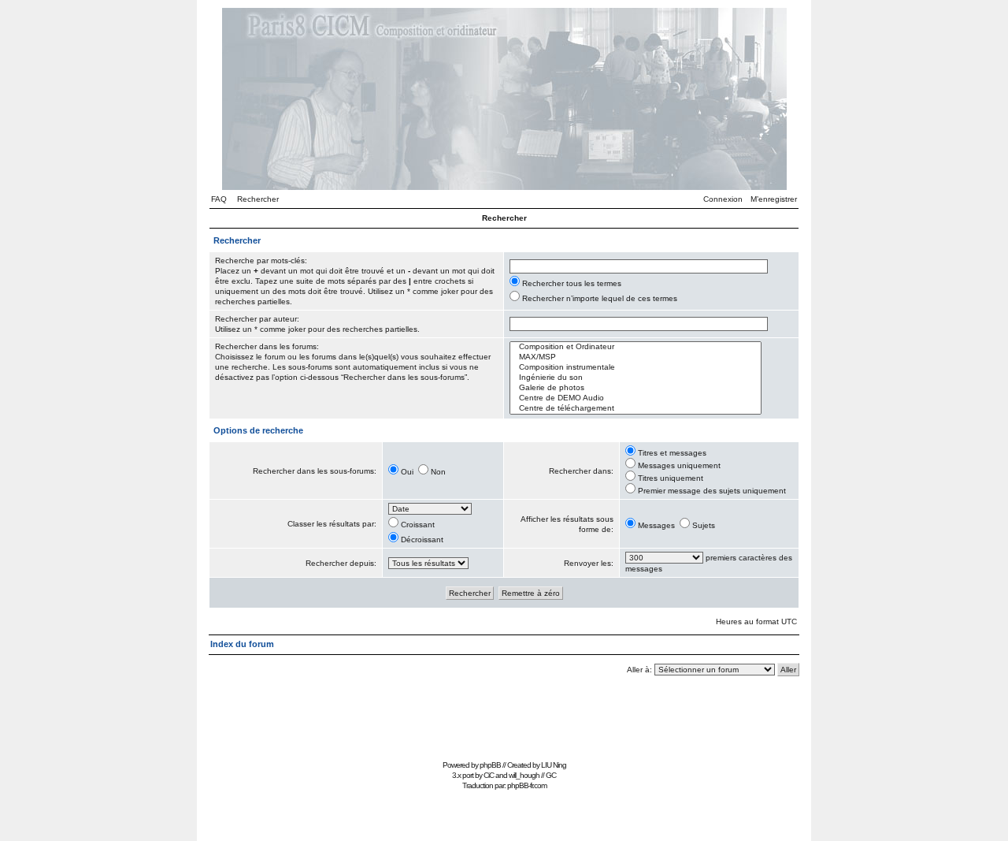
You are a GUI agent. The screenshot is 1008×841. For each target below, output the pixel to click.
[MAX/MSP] (635, 357)
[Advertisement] (504, 720)
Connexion (723, 199)
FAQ (219, 199)
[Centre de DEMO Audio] (635, 398)
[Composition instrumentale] (635, 368)
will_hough (524, 775)
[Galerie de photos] (635, 388)
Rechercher (258, 199)
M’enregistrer (773, 199)
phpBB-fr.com (527, 785)
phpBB (490, 765)
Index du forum (242, 644)
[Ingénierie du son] (635, 378)
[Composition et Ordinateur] (635, 347)
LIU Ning (553, 765)
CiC (489, 775)
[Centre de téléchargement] (635, 409)
